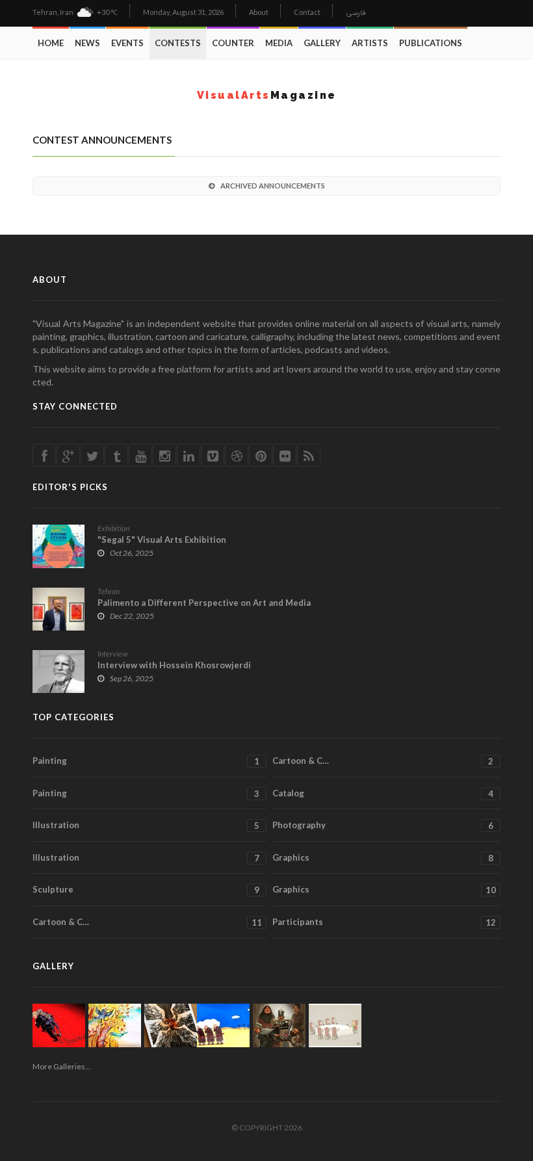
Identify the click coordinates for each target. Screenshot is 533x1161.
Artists (370, 43)
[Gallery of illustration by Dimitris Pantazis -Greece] (170, 1025)
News (87, 43)
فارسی (356, 13)
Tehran (109, 591)
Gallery (322, 43)
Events (127, 43)
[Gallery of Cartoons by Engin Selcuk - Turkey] (335, 1025)
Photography (382, 825)
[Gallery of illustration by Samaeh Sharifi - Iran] (114, 1025)
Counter (233, 43)
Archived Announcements (272, 185)
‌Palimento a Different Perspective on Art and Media (204, 602)
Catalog (382, 793)
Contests (178, 43)
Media (278, 43)
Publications (430, 43)
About (258, 12)
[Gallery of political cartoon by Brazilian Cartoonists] (58, 1025)
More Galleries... (61, 1066)
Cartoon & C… (382, 760)
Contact (307, 12)
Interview (113, 654)
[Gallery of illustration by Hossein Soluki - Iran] (279, 1025)
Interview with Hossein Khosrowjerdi (174, 665)
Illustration (145, 825)
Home (51, 43)
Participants (384, 922)
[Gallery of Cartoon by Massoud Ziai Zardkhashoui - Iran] (223, 1025)
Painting (145, 760)
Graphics (382, 857)
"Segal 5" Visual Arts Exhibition (162, 539)
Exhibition (113, 528)
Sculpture (145, 889)
